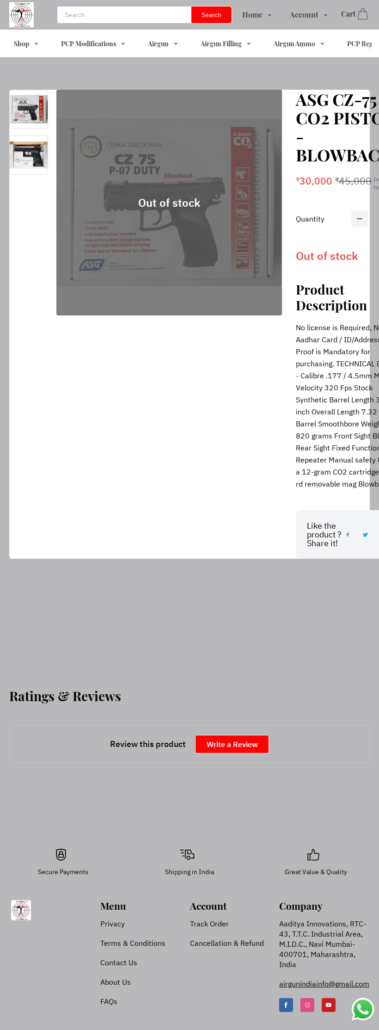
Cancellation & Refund (227, 943)
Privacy (112, 923)
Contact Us (118, 962)
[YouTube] (329, 1005)
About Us (115, 982)
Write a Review (232, 744)
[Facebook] (286, 1005)
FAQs (108, 1001)
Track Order (209, 923)
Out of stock (169, 202)
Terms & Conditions (132, 943)
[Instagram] (307, 1005)
